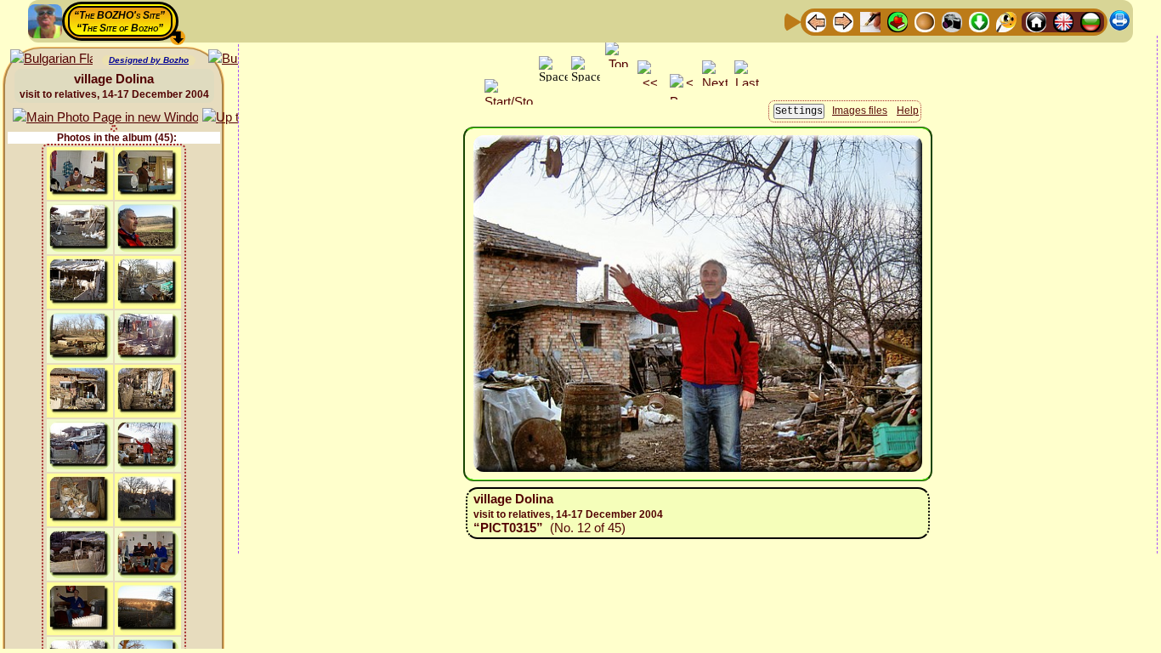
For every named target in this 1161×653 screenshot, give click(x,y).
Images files (859, 110)
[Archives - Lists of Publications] (870, 21)
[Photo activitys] (952, 21)
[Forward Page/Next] (843, 21)
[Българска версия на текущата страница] (51, 59)
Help (908, 110)
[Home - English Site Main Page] (1063, 21)
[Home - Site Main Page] (1036, 21)
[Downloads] (979, 21)
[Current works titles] (925, 21)
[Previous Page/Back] (816, 21)
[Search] (1006, 21)
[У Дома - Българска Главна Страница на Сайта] (1090, 21)
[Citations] (897, 21)
